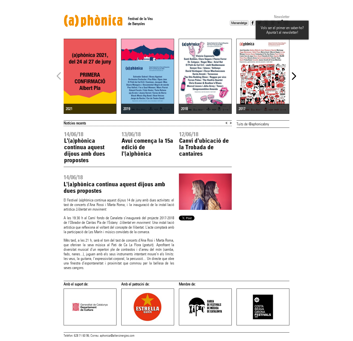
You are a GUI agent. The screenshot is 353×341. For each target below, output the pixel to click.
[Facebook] (252, 23)
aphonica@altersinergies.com (117, 336)
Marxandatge (239, 23)
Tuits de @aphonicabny (253, 124)
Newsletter (281, 16)
